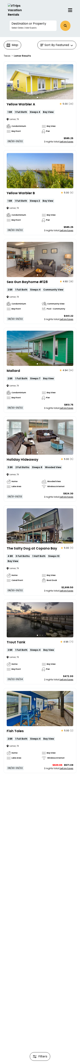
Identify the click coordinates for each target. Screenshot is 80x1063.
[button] (33, 25)
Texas (7, 55)
